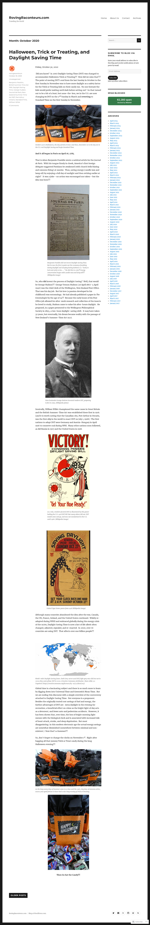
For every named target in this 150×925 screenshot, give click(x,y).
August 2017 (114, 294)
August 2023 (114, 138)
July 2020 (113, 224)
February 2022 (115, 178)
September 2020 (116, 220)
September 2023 (116, 136)
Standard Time (21, 100)
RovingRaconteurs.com (29, 18)
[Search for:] (122, 40)
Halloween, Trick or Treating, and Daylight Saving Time (49, 54)
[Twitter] (113, 913)
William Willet (14, 102)
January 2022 (115, 180)
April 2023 (114, 143)
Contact (126, 18)
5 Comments (14, 105)
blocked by (127, 101)
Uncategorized (14, 79)
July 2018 (113, 279)
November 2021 (116, 185)
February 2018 (115, 286)
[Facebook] (118, 913)
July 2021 (113, 195)
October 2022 (115, 158)
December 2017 (115, 291)
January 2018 (115, 289)
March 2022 (114, 175)
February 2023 (115, 148)
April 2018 (113, 281)
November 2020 (116, 215)
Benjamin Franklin (16, 82)
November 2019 (116, 244)
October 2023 (115, 133)
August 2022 (114, 163)
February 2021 (115, 207)
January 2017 (115, 303)
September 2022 (116, 160)
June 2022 (113, 168)
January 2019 (115, 269)
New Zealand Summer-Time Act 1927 (18, 94)
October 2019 (115, 247)
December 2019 (116, 242)
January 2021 (115, 210)
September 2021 (116, 190)
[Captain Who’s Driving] (138, 913)
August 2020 (114, 222)
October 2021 (115, 187)
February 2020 (115, 237)
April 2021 (113, 202)
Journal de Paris (15, 92)
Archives (137, 18)
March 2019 (114, 264)
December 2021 (115, 183)
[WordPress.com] (133, 913)
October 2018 (115, 274)
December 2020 (116, 212)
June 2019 (113, 257)
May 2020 (113, 229)
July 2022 (113, 165)
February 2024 (115, 126)
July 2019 (113, 254)
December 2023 (116, 131)
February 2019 (115, 266)
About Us (114, 18)
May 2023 (113, 141)
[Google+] (123, 913)
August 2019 (114, 252)
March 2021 (114, 205)
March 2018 (114, 284)
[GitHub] (128, 913)
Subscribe (113, 78)
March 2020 (114, 234)
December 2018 (115, 271)
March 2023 (114, 146)
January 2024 (115, 128)
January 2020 (115, 239)
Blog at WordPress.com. (37, 913)
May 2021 (113, 200)
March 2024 (114, 123)
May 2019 (113, 259)
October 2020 (115, 217)
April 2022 (114, 173)
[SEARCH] (139, 40)
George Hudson (20, 90)
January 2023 (115, 151)
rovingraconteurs (15, 73)
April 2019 (114, 261)
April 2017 (113, 296)
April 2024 (114, 121)
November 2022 (116, 155)
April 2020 (114, 232)
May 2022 (113, 170)
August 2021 (114, 192)
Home (104, 18)
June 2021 (113, 197)
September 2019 (116, 249)
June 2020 (113, 227)
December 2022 (116, 153)
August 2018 (114, 276)
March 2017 (114, 298)
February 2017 (115, 301)
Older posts (18, 895)
